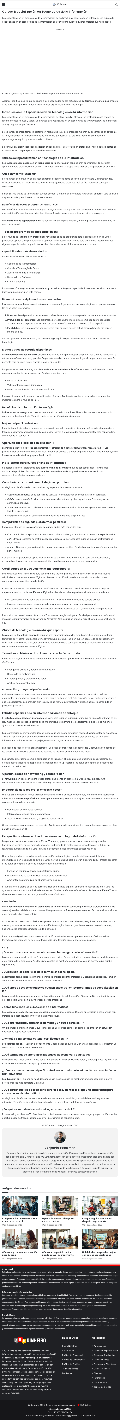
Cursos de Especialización (106, 1350)
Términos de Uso (70, 1369)
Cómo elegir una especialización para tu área (19, 1253)
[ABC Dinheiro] (60, 4)
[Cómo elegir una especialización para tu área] (20, 1239)
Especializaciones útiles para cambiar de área (58, 1220)
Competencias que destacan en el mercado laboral (19, 1220)
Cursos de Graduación (104, 1355)
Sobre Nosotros (69, 1346)
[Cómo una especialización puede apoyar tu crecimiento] (60, 1239)
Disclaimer (67, 1373)
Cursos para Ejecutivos (105, 1364)
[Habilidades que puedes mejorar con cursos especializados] (100, 1239)
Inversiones (99, 1378)
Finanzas (98, 1373)
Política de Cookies (71, 1364)
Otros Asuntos (100, 1382)
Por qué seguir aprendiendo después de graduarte (97, 1220)
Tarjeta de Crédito (102, 1387)
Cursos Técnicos (102, 1369)
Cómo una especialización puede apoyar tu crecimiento (58, 1253)
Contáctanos (68, 1350)
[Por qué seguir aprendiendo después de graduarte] (100, 1206)
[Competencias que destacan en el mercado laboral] (20, 1206)
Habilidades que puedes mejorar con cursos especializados (99, 1253)
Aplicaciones (100, 1346)
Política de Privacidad (72, 1355)
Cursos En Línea (101, 1359)
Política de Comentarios (73, 1359)
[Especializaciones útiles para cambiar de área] (60, 1206)
